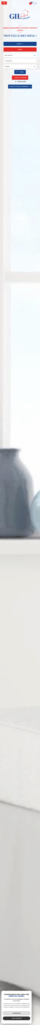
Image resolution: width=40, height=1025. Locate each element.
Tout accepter (16, 1018)
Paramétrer (16, 1013)
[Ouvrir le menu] (4, 3)
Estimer (20, 49)
